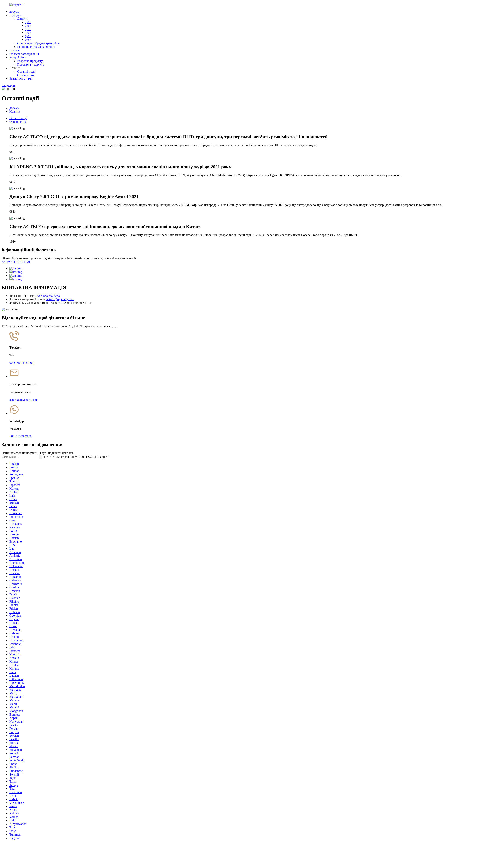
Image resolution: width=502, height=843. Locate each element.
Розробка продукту (30, 61)
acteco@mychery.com (60, 299)
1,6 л (28, 25)
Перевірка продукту (30, 64)
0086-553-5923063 (48, 295)
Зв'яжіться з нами (21, 78)
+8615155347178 (20, 436)
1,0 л (28, 32)
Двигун (22, 18)
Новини (14, 111)
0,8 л (28, 36)
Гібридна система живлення (36, 46)
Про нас (14, 50)
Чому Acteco (17, 57)
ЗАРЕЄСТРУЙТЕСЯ (16, 261)
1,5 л (28, 29)
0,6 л (28, 39)
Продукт (15, 15)
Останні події (26, 71)
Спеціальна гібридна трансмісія (38, 43)
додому (14, 11)
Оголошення (25, 75)
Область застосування (24, 54)
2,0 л (28, 22)
